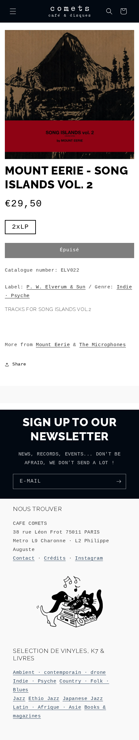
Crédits (55, 558)
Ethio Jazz (43, 699)
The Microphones (102, 345)
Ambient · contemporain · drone (59, 672)
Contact (24, 558)
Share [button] (19, 364)
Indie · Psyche (34, 681)
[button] (13, 11)
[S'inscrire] (119, 481)
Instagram (89, 558)
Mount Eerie (53, 345)
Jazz (19, 699)
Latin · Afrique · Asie (47, 707)
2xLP (24, 228)
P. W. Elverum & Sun (56, 287)
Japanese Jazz (83, 699)
